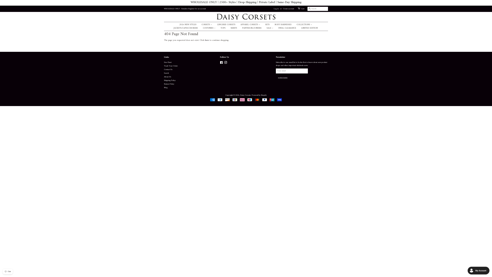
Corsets (206, 24)
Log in (276, 8)
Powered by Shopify (259, 95)
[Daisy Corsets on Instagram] (225, 63)
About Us (167, 76)
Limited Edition (309, 28)
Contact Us (168, 69)
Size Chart (168, 62)
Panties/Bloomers (252, 28)
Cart (302, 8)
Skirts (234, 28)
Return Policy (169, 84)
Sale (269, 28)
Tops (223, 28)
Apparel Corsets (249, 24)
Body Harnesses (283, 24)
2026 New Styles (187, 24)
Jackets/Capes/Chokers (186, 28)
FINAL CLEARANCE (287, 28)
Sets (267, 24)
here (207, 40)
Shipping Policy (170, 80)
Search (166, 73)
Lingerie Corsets (226, 24)
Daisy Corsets (245, 95)
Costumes (208, 28)
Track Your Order (171, 66)
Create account (288, 8)
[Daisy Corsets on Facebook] (221, 63)
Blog (165, 87)
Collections (304, 24)
